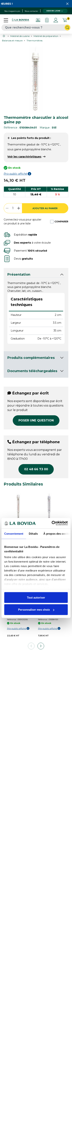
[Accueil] (4, 36)
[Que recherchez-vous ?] (67, 27)
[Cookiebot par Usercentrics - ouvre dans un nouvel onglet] (52, 523)
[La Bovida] (20, 20)
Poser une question (36, 420)
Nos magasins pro (12, 11)
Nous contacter (31, 11)
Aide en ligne (53, 11)
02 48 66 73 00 (36, 469)
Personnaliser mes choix (34, 609)
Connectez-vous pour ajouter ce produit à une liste (22, 221)
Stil (54, 127)
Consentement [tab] (13, 533)
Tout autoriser (36, 597)
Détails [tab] (33, 533)
